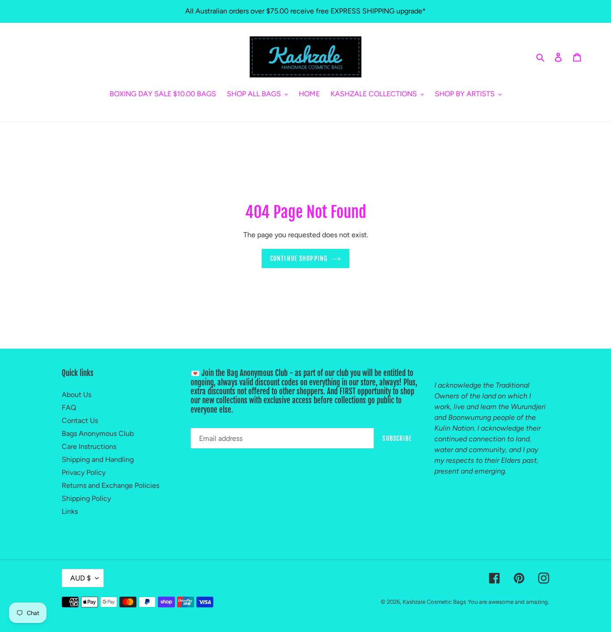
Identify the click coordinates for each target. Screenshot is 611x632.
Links (70, 511)
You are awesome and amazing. (508, 601)
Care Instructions (89, 446)
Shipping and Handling (98, 459)
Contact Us (80, 420)
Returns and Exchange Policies (110, 485)
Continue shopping (298, 258)
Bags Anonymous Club (98, 433)
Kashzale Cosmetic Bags (434, 601)
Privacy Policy (84, 472)
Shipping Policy (86, 498)
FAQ (69, 407)
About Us (76, 394)
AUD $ (80, 578)
